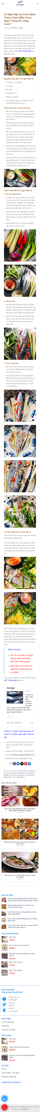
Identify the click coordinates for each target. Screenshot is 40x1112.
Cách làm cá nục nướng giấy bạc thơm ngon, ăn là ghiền (22, 913)
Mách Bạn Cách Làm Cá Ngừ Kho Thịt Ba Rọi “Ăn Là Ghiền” (21, 669)
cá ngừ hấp (11, 773)
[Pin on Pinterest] (25, 763)
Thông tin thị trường (9, 1077)
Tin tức (4, 1069)
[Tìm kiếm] (37, 4)
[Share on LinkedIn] (29, 763)
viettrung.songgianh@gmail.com (23, 755)
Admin (21, 28)
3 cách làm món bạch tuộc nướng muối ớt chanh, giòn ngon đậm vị (23, 926)
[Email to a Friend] (22, 763)
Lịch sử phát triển (8, 1022)
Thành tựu (5, 1026)
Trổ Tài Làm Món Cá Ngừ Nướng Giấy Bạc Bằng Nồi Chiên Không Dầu (21, 658)
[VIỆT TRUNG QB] (20, 3)
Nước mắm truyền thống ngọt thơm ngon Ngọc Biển (22, 919)
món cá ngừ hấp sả (19, 777)
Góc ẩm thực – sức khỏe (10, 1073)
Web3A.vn (25, 1109)
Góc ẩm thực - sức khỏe (25, 771)
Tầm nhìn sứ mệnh (8, 1030)
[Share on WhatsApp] (10, 763)
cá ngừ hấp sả (19, 773)
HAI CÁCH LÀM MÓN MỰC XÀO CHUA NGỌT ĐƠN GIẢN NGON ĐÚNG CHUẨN (23, 899)
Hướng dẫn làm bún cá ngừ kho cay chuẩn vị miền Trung (21, 906)
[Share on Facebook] (14, 763)
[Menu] (3, 3)
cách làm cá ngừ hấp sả (18, 775)
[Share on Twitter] (18, 763)
